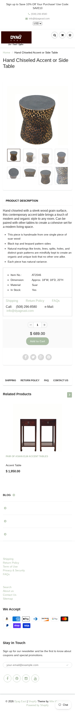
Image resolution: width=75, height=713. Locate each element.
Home (6, 52)
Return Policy (35, 300)
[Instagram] (26, 678)
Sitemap (8, 598)
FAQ (46, 380)
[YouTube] (35, 678)
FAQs (56, 300)
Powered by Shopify (37, 705)
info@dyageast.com (39, 18)
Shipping (12, 300)
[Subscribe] (67, 665)
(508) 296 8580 (39, 14)
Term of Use (10, 566)
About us (8, 590)
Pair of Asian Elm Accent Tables (27, 456)
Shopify (32, 701)
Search (7, 587)
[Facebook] (7, 678)
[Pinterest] (17, 678)
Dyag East (20, 701)
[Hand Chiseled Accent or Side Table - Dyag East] (37, 115)
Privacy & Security (14, 570)
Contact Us (60, 380)
